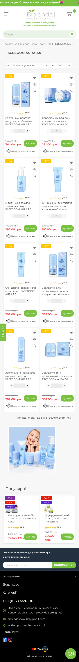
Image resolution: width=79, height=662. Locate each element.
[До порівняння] (34, 84)
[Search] (72, 34)
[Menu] (6, 14)
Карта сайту (11, 632)
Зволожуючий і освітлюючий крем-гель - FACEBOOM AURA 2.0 (57, 375)
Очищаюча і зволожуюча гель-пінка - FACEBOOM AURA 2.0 (20, 290)
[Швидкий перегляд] (35, 90)
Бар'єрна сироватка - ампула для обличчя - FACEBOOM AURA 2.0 (18, 121)
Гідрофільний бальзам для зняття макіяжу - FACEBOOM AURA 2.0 (56, 121)
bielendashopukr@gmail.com (26, 619)
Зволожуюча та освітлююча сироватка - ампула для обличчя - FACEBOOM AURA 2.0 (57, 292)
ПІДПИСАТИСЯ (64, 564)
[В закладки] (34, 77)
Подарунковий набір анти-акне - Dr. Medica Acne (22, 518)
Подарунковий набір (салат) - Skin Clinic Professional (58, 518)
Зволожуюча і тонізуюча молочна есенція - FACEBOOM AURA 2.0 (20, 375)
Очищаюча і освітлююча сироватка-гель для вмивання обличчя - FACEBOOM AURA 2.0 (57, 207)
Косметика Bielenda (16, 44)
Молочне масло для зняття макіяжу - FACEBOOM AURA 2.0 (18, 205)
